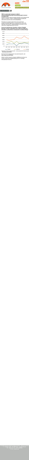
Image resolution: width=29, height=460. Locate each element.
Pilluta (17, 3)
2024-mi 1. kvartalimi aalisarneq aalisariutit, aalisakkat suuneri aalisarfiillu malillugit (14, 4)
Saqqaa (17, 5)
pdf (11, 11)
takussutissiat (4, 11)
